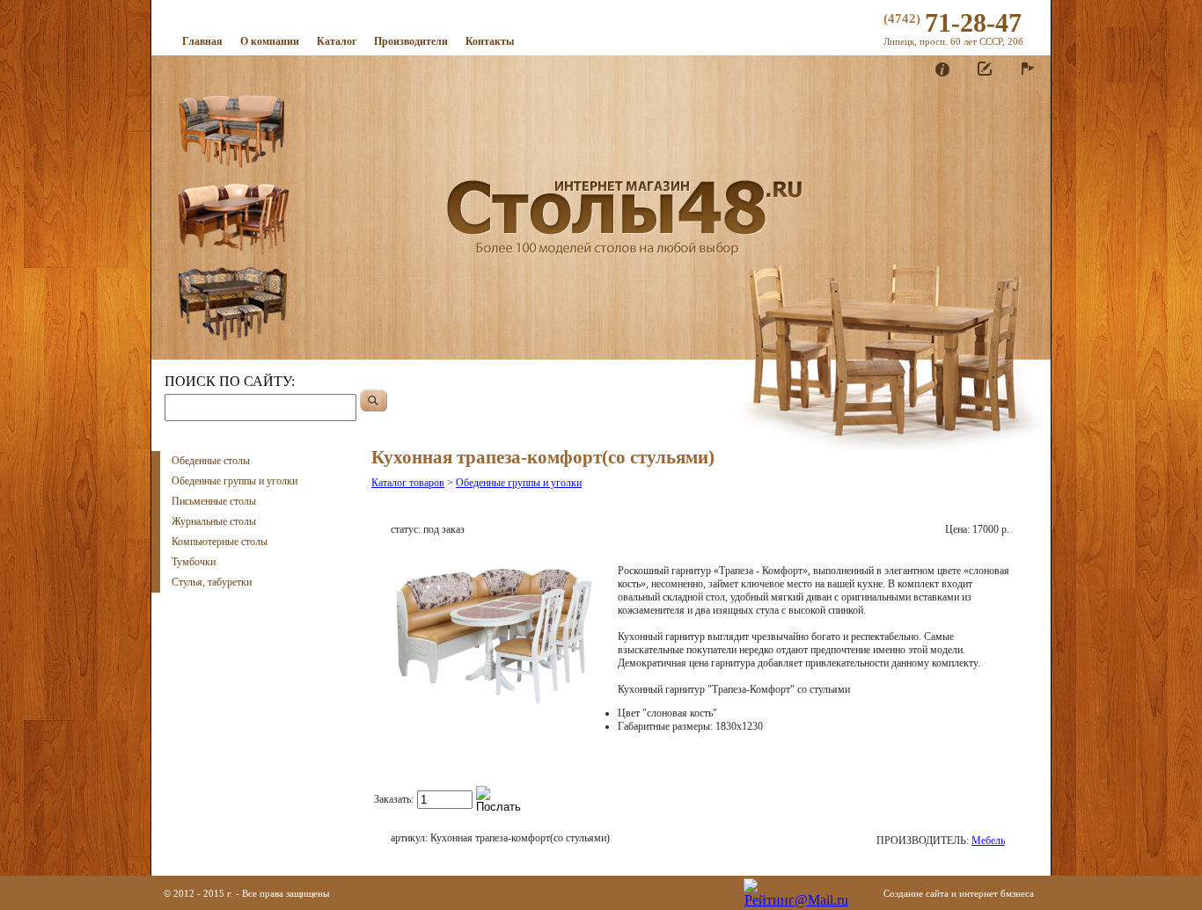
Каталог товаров (407, 483)
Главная (202, 41)
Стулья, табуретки (212, 582)
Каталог (336, 41)
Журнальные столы (214, 521)
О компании (269, 41)
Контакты (489, 41)
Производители (411, 41)
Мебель (988, 840)
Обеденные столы (211, 461)
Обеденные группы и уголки (234, 481)
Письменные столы (214, 501)
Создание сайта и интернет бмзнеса (958, 893)
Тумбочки (194, 562)
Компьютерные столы (220, 541)
